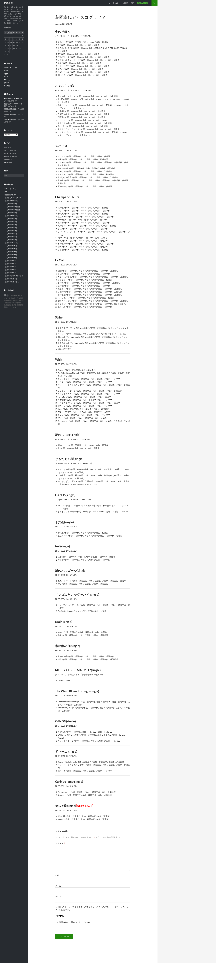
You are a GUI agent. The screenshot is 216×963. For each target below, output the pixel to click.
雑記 (5, 147)
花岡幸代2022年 (10, 267)
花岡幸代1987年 (11, 204)
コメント (60, 843)
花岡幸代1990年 (11, 219)
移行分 (6, 162)
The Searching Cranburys (15, 300)
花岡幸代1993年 (11, 228)
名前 (57, 875)
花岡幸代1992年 (11, 225)
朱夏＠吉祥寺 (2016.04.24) (13, 98)
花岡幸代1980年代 (11, 201)
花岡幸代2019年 (11, 258)
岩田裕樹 (13, 303)
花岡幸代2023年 (10, 270)
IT (11, 295)
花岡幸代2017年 (11, 252)
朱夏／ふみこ (8, 106)
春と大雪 (7, 86)
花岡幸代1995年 (11, 234)
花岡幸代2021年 (10, 264)
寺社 (8, 295)
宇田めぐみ (7, 307)
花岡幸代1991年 (11, 222)
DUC (5, 305)
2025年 (6, 71)
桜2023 (6, 83)
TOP (132, 3)
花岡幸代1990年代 (11, 216)
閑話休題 (8, 3)
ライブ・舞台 (8, 150)
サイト (58, 896)
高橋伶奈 (10, 305)
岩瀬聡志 (20, 305)
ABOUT (125, 3)
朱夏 (15, 305)
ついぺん (7, 80)
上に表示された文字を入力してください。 (74, 922)
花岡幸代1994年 (11, 231)
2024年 (6, 77)
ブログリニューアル (10, 68)
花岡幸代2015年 (11, 246)
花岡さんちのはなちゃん (13, 198)
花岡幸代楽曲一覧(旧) (12, 282)
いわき (14, 307)
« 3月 (6, 55)
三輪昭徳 (7, 303)
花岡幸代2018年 (11, 255)
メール (58, 886)
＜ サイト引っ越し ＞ (113, 3)
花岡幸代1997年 (11, 240)
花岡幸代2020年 (10, 261)
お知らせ (7, 159)
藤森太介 (15, 298)
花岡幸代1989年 (11, 213)
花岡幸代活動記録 (142, 3)
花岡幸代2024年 (10, 273)
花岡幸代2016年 (11, 249)
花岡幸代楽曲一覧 (11, 279)
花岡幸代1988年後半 (13, 210)
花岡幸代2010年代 (11, 243)
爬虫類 (18, 303)
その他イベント (9, 156)
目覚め (6, 74)
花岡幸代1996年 (11, 237)
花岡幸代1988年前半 (13, 207)
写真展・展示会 (9, 153)
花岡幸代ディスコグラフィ (14, 276)
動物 (16, 295)
